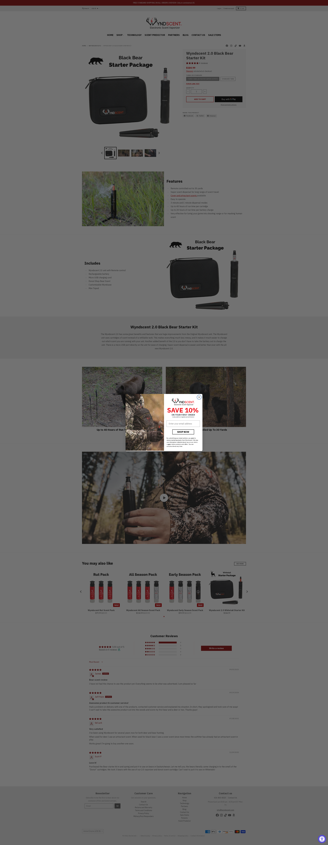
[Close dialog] (199, 397)
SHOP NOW (183, 431)
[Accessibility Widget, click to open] (322, 839)
